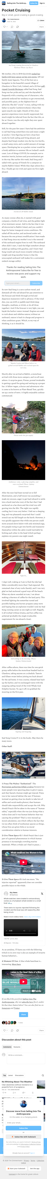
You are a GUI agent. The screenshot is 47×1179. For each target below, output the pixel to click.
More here (16, 964)
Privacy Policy (24, 1146)
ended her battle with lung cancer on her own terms (21, 75)
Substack (12, 1174)
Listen (42, 20)
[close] (40, 1101)
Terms (33, 1160)
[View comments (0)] (12, 27)
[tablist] (12, 1047)
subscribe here (27, 1002)
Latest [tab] (10, 1075)
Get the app (34, 1168)
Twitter (17, 1008)
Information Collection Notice (31, 1144)
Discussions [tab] (19, 1075)
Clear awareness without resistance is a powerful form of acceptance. (17, 1086)
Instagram (6, 1008)
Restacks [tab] (17, 1047)
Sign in (42, 3)
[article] (23, 1087)
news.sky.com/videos (32, 916)
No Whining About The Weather (17, 1082)
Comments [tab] (7, 1047)
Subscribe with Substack (25, 1137)
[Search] (43, 1075)
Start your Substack (17, 1168)
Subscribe (33, 3)
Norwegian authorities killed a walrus (18, 786)
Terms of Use (36, 1142)
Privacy (26, 1160)
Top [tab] (4, 1075)
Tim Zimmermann (13, 19)
